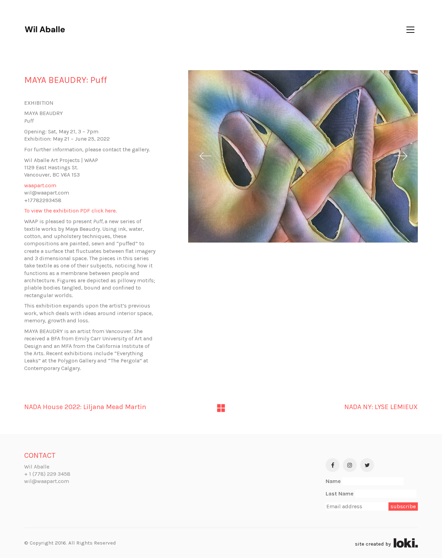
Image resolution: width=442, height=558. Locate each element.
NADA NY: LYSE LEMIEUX (381, 407)
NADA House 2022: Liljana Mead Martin (85, 407)
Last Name (340, 493)
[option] (303, 156)
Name (333, 481)
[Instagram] (350, 465)
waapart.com (40, 185)
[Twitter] (367, 465)
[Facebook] (332, 465)
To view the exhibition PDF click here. (70, 210)
